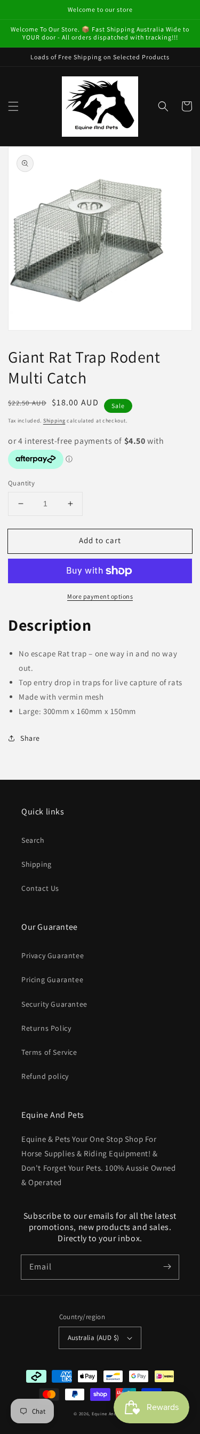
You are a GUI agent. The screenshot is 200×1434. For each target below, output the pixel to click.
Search (33, 840)
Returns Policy (46, 1028)
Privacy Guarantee (52, 955)
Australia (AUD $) (93, 1337)
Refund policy (45, 1076)
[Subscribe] (167, 1267)
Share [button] (30, 738)
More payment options (100, 596)
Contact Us (40, 888)
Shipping (54, 420)
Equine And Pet (109, 1413)
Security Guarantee (54, 1004)
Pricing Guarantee (52, 979)
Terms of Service (49, 1052)
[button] (13, 106)
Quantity (21, 483)
